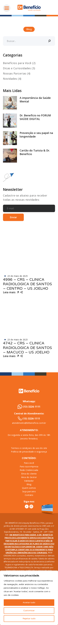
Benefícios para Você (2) (19, 63)
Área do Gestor (29, 477)
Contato (29, 495)
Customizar (29, 610)
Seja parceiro (29, 491)
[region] (29, 598)
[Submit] (49, 41)
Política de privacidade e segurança (29, 451)
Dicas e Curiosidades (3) (19, 68)
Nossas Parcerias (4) (16, 73)
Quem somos (29, 487)
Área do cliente (29, 473)
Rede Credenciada (29, 470)
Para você (29, 463)
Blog (29, 484)
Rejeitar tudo (29, 618)
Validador (29, 480)
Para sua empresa (29, 466)
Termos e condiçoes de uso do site (29, 448)
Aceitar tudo (29, 602)
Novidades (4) (12, 78)
